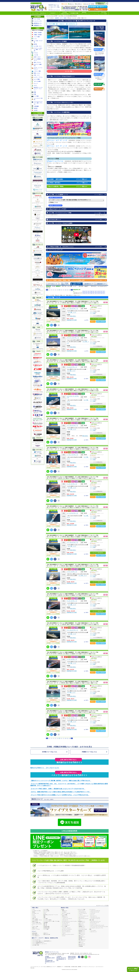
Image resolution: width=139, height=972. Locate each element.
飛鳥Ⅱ (37, 345)
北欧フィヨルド (37, 57)
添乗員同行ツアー (54, 13)
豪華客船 (79, 966)
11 (67, 289)
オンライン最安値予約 (98, 318)
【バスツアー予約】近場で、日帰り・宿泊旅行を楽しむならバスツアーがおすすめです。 (57, 788)
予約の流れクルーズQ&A (103, 13)
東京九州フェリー (38, 355)
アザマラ (63, 933)
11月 (54, 10)
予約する (93, 321)
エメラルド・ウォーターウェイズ (37, 272)
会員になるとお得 (87, 3)
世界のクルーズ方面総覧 (37, 30)
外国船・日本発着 (37, 34)
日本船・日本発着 (37, 32)
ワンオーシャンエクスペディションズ (37, 315)
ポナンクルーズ (81, 917)
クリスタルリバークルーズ (37, 295)
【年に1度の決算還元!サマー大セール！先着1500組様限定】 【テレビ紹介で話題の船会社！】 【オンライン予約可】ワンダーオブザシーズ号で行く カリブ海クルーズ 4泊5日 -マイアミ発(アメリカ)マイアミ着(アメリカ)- (72, 594)
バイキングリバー (38, 248)
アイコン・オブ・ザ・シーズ (58, 140)
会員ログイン (71, 3)
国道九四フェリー (38, 412)
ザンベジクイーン (38, 277)
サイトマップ (71, 959)
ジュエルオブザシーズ (72, 367)
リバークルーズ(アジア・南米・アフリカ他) (51, 921)
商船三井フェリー (38, 362)
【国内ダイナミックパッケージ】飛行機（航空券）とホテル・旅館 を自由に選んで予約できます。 (60, 780)
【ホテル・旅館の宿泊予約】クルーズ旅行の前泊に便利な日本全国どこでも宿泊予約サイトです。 (60, 792)
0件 (106, 3)
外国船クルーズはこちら (89, 752)
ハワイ (50, 5)
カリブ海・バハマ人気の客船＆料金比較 (68, 15)
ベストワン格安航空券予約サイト (38, 942)
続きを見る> (73, 316)
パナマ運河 (36, 96)
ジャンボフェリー (38, 403)
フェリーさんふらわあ (38, 391)
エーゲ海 (53, 5)
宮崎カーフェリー (38, 399)
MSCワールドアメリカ (56, 161)
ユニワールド (38, 260)
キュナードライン (82, 910)
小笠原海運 (37, 435)
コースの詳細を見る (97, 315)
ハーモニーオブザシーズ (72, 454)
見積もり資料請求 (101, 321)
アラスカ (36, 52)
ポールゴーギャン (38, 229)
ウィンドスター (37, 331)
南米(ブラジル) (35, 921)
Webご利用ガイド (79, 3)
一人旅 (57, 5)
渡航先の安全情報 (72, 956)
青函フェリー (38, 427)
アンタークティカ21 (37, 325)
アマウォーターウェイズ (37, 256)
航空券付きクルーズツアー (51, 966)
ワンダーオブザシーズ (72, 483)
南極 (35, 92)
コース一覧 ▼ (69, 71)
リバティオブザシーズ (72, 571)
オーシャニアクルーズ (38, 174)
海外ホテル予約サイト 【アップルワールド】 (44, 768)
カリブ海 (50, 7)
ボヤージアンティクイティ (37, 182)
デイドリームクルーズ (38, 447)
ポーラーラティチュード (37, 306)
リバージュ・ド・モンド (37, 286)
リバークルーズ (94, 13)
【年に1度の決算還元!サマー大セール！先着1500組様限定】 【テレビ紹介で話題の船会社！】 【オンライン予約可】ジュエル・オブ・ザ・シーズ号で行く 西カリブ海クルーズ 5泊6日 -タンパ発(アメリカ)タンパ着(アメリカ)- (72, 682)
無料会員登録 (65, 3)
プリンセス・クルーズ (38, 161)
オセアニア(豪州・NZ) (36, 922)
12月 (57, 10)
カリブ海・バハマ (37, 46)
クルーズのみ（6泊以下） (76, 283)
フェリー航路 (37, 36)
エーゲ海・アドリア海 (36, 910)
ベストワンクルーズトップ (35, 966)
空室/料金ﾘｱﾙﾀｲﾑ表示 (72, 320)
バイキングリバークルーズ (95, 910)
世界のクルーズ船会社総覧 (38, 115)
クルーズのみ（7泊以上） (64, 283)
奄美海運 (38, 374)
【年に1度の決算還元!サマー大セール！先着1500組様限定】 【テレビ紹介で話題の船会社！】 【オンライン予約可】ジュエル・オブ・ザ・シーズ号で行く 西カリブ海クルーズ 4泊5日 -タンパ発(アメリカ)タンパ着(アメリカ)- (72, 360)
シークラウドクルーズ (38, 339)
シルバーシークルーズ (83, 913)
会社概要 (47, 956)
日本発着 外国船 (46, 926)
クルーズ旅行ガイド (36, 935)
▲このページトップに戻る (102, 905)
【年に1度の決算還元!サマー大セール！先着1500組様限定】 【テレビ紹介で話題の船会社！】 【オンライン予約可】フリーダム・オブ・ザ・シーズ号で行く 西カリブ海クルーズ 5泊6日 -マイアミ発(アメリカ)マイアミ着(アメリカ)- (73, 302)
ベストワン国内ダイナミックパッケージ (39, 943)
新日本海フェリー (38, 358)
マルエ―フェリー (82, 922)
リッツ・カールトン (38, 241)
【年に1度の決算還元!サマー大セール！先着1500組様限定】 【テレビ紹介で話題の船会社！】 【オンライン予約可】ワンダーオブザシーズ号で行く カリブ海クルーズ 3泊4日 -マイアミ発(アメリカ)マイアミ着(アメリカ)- (72, 477)
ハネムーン (55, 7)
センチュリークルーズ (38, 252)
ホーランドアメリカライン (37, 165)
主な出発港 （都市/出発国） (55, 179)
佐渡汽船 (38, 416)
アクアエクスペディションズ (37, 282)
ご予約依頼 (59, 956)
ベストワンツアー (38, 21)
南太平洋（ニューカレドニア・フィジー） (38, 89)
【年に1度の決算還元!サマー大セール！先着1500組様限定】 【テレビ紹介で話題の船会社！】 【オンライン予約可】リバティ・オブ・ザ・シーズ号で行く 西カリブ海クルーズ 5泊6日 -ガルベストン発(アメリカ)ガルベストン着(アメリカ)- (72, 565)
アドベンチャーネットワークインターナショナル (99, 926)
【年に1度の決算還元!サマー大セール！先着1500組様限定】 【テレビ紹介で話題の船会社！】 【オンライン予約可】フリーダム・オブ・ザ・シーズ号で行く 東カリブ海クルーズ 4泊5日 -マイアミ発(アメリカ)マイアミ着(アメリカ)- (73, 419)
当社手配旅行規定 (49, 960)
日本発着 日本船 (74, 13)
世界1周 (35, 108)
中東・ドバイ (37, 75)
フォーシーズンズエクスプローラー (37, 443)
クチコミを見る (93, 312)
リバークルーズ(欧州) (47, 919)
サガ (38, 233)
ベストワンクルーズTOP (51, 15)
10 (65, 289)
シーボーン (37, 216)
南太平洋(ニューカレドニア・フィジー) (51, 914)
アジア (33, 914)
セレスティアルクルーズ (37, 147)
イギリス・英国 (37, 71)
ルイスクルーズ (65, 923)
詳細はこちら (54, 202)
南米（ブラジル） (37, 62)
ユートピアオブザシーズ (72, 513)
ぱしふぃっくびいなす (66, 913)
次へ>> (72, 290)
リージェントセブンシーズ (37, 220)
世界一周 (45, 923)
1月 (59, 10)
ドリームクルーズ (38, 191)
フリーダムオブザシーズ (72, 308)
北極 (35, 94)
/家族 (58, 7)
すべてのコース (52, 283)
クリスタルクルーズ (37, 208)
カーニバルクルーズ (37, 151)
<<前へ (47, 290)
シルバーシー (38, 212)
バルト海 (36, 54)
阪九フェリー (38, 366)
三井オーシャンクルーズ (37, 349)
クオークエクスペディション (37, 302)
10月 (52, 10)
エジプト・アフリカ (38, 77)
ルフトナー (37, 268)
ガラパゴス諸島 (37, 81)
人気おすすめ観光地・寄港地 (55, 186)
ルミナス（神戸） (38, 462)
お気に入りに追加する (97, 305)
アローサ (38, 264)
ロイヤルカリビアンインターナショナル (69, 921)
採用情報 (92, 3)
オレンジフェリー (38, 431)
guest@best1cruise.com (93, 954)
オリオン (38, 187)
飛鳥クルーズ (64, 910)
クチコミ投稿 (92, 313)
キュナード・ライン (37, 197)
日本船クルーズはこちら (49, 752)
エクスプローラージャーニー (37, 203)
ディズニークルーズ (37, 143)
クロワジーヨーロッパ (38, 290)
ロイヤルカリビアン (37, 139)
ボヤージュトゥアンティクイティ (68, 934)
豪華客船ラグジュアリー (84, 13)
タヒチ (35, 85)
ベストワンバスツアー (36, 939)
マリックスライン (38, 386)
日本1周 (35, 110)
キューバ (36, 83)
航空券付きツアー (45, 13)
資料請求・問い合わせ (61, 957)
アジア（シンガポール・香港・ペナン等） (38, 49)
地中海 (35, 44)
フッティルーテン (38, 310)
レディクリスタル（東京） (38, 458)
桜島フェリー (38, 408)
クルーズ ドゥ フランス (37, 154)
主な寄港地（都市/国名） (54, 183)
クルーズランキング (99, 966)
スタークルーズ (37, 135)
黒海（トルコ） (37, 73)
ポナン (37, 225)
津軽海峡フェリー (38, 382)
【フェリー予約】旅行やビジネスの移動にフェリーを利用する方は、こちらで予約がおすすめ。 (60, 795)
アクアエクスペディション (95, 917)
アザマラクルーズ (38, 178)
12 (69, 289)
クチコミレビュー (92, 966)
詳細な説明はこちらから (68, 246)
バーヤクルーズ (37, 236)
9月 (49, 10)
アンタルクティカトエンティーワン (96, 927)
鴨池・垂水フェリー (37, 420)
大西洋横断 (36, 106)
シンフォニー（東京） (38, 453)
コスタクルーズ (37, 126)
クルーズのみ (35, 13)
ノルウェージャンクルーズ (37, 131)
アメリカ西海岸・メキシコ (37, 919)
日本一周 (45, 925)
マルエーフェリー (38, 370)
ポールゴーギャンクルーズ (83, 918)
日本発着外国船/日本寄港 (65, 13)
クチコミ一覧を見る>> (100, 214)
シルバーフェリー (38, 424)
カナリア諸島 (37, 79)
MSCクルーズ (37, 121)
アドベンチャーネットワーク (37, 320)
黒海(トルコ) (34, 927)
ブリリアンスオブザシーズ (73, 337)
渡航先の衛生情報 (72, 957)
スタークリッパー (93, 931)
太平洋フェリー (37, 378)
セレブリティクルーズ (38, 170)
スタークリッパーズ (37, 335)
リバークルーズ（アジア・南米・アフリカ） (38, 103)
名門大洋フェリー (38, 395)
